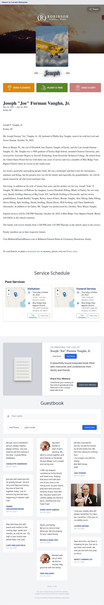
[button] (15, 294)
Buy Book (71, 356)
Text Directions (33, 316)
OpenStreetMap (54, 598)
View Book (57, 356)
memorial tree (33, 251)
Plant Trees (44, 316)
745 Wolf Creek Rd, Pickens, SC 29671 (41, 309)
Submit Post (89, 427)
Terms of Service (59, 594)
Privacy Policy (45, 594)
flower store (71, 251)
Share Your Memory (87, 385)
